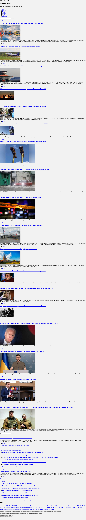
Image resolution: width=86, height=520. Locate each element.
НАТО (10, 507)
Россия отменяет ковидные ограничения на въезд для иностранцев (21, 23)
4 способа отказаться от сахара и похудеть (10, 450)
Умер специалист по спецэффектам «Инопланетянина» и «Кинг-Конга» (23, 306)
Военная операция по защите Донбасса (43, 505)
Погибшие (39, 507)
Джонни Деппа (63, 505)
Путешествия (51, 507)
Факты (3, 14)
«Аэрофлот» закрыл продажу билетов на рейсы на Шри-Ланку (20, 46)
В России (13, 505)
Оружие (30, 507)
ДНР (56, 505)
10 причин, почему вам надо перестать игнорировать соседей (18, 464)
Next (11, 431)
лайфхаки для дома (28, 509)
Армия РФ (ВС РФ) (6, 505)
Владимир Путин (29, 505)
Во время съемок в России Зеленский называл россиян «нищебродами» (23, 271)
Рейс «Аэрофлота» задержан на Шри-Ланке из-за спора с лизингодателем (23, 225)
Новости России (15, 507)
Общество (4, 13)
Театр (3, 12)
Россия (61, 507)
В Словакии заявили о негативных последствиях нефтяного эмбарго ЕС (23, 89)
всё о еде (12, 509)
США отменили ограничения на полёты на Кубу (14, 492)
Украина (2, 509)
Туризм (3, 15)
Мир (3, 9)
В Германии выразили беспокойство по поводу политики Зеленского (22, 351)
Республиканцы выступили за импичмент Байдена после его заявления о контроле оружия (29, 323)
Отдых (35, 507)
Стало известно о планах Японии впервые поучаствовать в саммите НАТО (24, 124)
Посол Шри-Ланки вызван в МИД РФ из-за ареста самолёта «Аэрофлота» (23, 66)
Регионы (57, 507)
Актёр (1, 505)
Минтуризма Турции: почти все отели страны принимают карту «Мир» (20, 495)
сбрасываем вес (46, 509)
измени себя (23, 509)
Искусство (73, 505)
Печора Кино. (6, 3)
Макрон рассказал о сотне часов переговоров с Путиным (18, 379)
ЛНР (84, 505)
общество (34, 509)
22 (9, 431)
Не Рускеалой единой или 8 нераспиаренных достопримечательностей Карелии (22, 452)
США (65, 507)
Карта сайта (4, 16)
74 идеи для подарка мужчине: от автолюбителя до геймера (17, 459)
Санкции (69, 507)
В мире (34, 505)
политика (40, 509)
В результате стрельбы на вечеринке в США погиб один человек (20, 197)
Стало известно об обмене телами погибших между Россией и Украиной (23, 106)
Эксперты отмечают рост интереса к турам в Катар (15, 497)
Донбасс (68, 505)
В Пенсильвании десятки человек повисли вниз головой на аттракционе (23, 141)
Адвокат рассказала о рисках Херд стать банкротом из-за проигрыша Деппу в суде (26, 288)
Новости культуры (24, 507)
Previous (1, 431)
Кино (3, 11)
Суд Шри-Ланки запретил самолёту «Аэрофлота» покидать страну (19, 500)
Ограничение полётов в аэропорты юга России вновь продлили (16, 471)
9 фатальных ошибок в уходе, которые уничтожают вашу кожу (16, 438)
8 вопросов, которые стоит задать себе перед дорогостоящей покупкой (20, 455)
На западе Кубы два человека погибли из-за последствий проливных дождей (24, 169)
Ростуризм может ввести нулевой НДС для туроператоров (18, 249)
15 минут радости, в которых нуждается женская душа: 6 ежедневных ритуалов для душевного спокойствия (30, 457)
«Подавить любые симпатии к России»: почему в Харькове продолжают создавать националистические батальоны (37, 407)
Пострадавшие (43, 507)
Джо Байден (59, 505)
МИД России (2, 507)
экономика (51, 509)
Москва (7, 507)
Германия (53, 505)
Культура (4, 10)
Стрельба (72, 507)
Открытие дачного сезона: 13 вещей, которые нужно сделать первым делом (21, 466)
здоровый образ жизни (17, 509)
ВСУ (17, 505)
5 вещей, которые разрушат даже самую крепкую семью (14, 445)
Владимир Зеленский (21, 505)
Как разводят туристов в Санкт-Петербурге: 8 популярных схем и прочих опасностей (24, 462)
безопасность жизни (8, 509)
